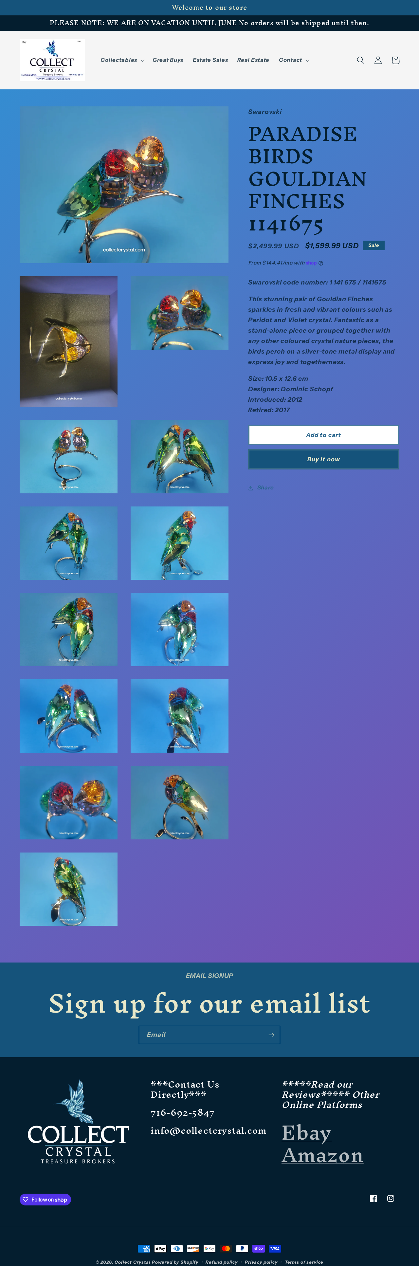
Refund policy (222, 1262)
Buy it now (323, 459)
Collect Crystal (133, 1262)
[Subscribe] (271, 1035)
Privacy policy (261, 1262)
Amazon (323, 1155)
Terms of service (304, 1262)
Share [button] (265, 488)
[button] (122, 60)
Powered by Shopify (175, 1262)
